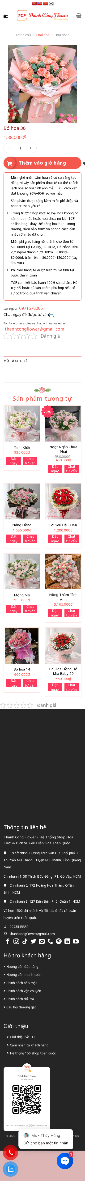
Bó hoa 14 (21, 669)
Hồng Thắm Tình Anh (63, 597)
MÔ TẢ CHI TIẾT (17, 361)
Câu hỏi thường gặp (21, 1007)
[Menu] (6, 15)
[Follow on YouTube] (76, 942)
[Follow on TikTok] (25, 942)
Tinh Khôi (22, 447)
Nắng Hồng (21, 525)
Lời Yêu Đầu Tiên (63, 525)
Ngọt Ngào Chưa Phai (63, 449)
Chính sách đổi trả (20, 999)
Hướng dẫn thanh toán (24, 974)
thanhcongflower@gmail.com (34, 329)
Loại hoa (43, 35)
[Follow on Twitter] (33, 942)
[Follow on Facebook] (8, 942)
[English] (39, 3)
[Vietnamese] (34, 3)
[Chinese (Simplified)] (45, 3)
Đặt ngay (13, 461)
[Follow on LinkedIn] (67, 942)
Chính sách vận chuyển (23, 991)
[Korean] (51, 3)
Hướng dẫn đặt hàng (22, 966)
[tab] (42, 360)
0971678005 (31, 308)
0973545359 (19, 926)
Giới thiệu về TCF (23, 1037)
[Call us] (50, 942)
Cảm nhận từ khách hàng (29, 1045)
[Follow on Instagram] (16, 942)
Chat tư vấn (30, 461)
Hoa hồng (62, 35)
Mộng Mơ (22, 595)
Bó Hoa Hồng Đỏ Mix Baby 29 (63, 671)
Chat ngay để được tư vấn (26, 314)
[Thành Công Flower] (42, 15)
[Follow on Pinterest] (59, 942)
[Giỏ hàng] (78, 15)
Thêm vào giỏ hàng (42, 163)
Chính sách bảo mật (21, 983)
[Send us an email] (42, 942)
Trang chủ (23, 35)
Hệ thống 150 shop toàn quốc (33, 1053)
